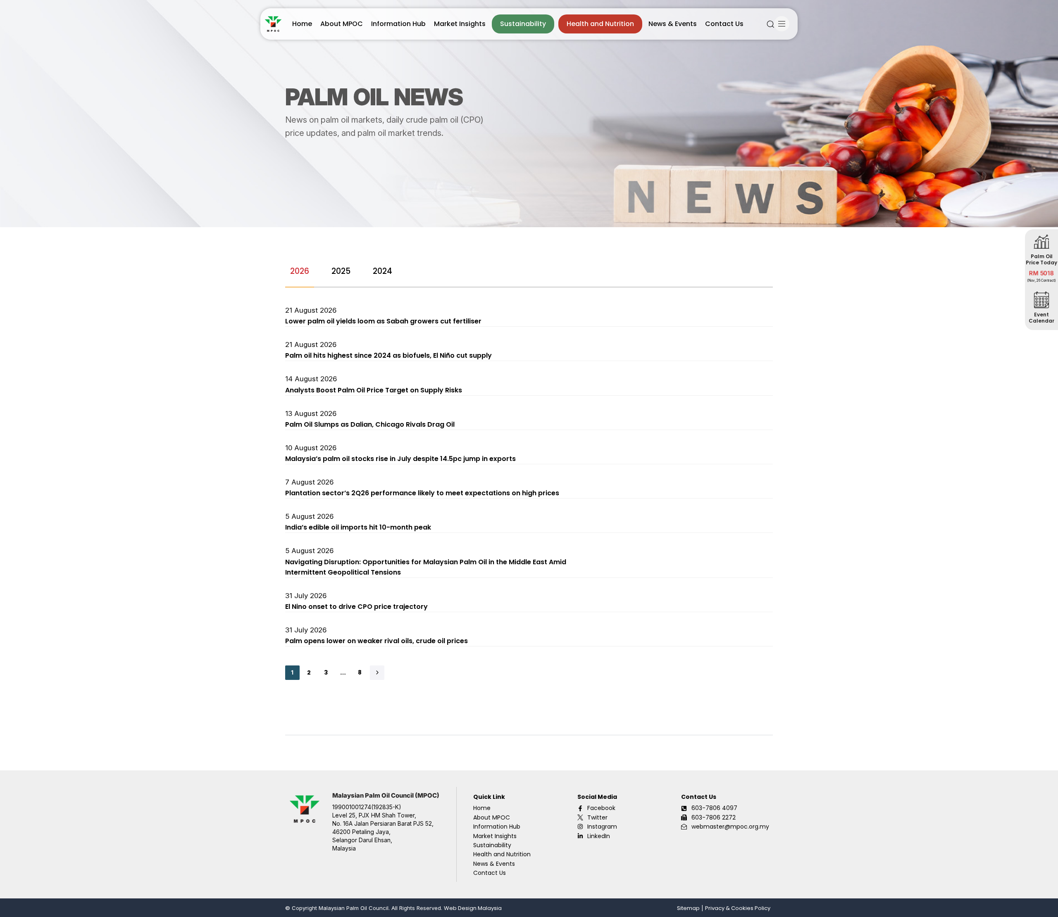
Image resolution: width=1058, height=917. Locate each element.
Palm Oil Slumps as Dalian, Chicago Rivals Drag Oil (370, 424)
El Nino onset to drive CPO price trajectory (356, 606)
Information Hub (398, 24)
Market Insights (460, 24)
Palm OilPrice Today (1041, 259)
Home (302, 24)
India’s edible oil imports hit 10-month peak (358, 527)
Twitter (597, 817)
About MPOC (341, 24)
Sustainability (523, 24)
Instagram (602, 826)
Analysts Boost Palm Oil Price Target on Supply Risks (373, 390)
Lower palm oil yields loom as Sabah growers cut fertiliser (383, 321)
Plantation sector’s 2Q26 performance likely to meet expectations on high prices (422, 493)
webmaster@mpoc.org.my (730, 826)
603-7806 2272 (713, 817)
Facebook (601, 808)
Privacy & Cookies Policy (737, 908)
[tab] (299, 271)
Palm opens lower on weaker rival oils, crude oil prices (376, 641)
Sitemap (688, 908)
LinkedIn (598, 836)
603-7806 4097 (714, 808)
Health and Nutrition (600, 24)
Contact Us (724, 24)
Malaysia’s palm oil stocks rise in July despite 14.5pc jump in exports (400, 458)
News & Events (672, 24)
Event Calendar (1041, 317)
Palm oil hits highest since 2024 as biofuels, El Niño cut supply (388, 355)
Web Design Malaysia (473, 908)
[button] (770, 24)
